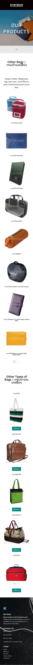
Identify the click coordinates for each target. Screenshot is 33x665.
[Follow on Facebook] (4, 608)
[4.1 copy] (16, 545)
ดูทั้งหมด (16, 429)
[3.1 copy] (16, 504)
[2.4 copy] (16, 464)
